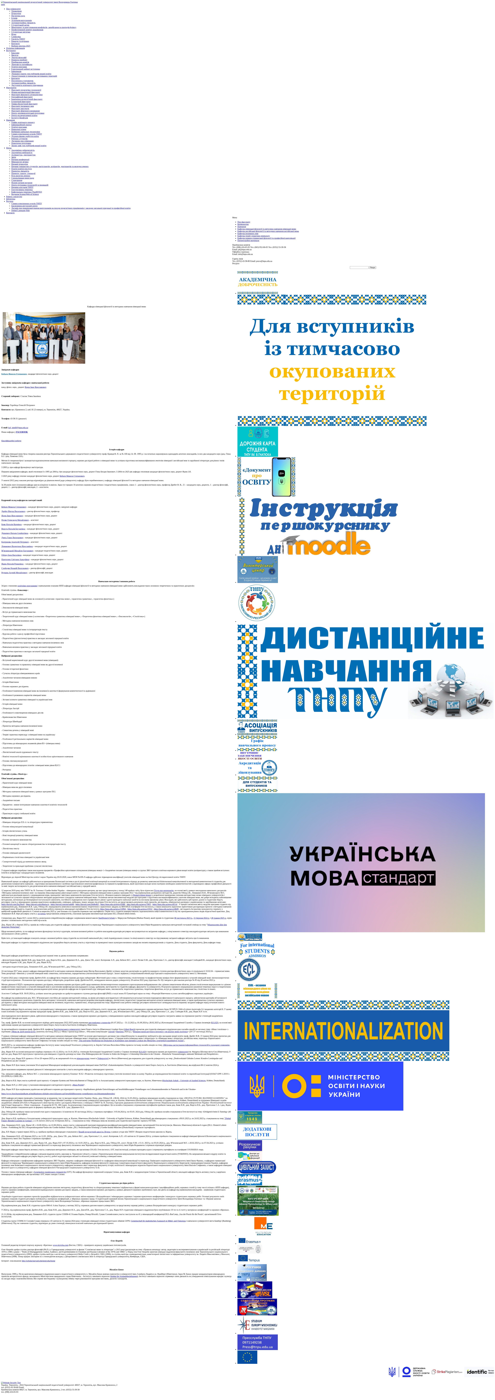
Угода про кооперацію (164, 890)
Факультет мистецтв (20, 108)
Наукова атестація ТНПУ (22, 187)
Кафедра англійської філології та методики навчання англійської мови (268, 231)
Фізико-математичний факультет (25, 92)
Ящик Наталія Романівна (12, 564)
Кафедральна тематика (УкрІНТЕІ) (26, 192)
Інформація (16, 71)
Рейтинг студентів (19, 139)
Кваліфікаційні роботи (11, 441)
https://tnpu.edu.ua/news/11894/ (113, 909)
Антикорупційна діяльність (23, 23)
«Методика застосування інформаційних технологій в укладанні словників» (196, 1045)
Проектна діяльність (20, 171)
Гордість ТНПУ (18, 39)
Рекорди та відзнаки (20, 41)
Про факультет (243, 222)
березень (120, 1032)
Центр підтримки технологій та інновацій (29, 185)
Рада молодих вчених (20, 176)
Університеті (103, 1058)
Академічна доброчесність (23, 150)
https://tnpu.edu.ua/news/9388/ (112, 904)
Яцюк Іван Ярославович (35, 387)
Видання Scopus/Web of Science (25, 194)
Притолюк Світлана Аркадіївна (15, 559)
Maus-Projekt (78, 1085)
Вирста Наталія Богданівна (13, 529)
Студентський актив (20, 25)
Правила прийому (19, 60)
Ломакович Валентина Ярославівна (17, 546)
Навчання (10, 120)
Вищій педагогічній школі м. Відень (94, 1132)
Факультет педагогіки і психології (26, 90)
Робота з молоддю (14, 196)
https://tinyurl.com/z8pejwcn (37, 904)
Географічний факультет (22, 97)
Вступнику (11, 50)
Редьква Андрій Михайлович (14, 573)
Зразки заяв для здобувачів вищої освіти (28, 145)
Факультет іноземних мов (22, 106)
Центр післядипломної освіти (24, 115)
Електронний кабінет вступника (25, 69)
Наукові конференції (20, 159)
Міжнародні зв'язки (19, 162)
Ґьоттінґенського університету (67, 1029)
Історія (14, 18)
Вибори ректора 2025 (20, 46)
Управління (16, 11)
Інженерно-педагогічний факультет (26, 99)
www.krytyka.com (60, 1245)
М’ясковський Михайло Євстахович (17, 551)
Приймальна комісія (20, 62)
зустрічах (42, 914)
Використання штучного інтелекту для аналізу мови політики (160, 1032)
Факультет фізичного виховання (25, 111)
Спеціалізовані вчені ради (22, 178)
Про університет (13, 9)
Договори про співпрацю (22, 141)
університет (183, 1052)
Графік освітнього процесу (23, 122)
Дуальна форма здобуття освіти (25, 136)
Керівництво (243, 224)
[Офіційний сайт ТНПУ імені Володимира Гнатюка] (39, 2)
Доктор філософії (18, 57)
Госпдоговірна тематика (22, 190)
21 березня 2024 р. (202, 918)
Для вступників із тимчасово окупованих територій (34, 76)
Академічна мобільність (21, 152)
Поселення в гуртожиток (22, 81)
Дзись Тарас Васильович (12, 538)
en (4, 4)
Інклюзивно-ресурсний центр (24, 206)
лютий (112, 1032)
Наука (8, 148)
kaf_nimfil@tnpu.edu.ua (18, 428)
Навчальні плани (18, 129)
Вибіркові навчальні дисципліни (25, 132)
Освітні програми (19, 67)
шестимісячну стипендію (99, 1023)
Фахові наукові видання (21, 183)
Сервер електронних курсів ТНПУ (26, 134)
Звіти (13, 157)
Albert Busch (129, 1029)
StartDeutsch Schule (106, 918)
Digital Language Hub (20, 210)
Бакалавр (15, 53)
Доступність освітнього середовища (27, 85)
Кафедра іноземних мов (247, 233)
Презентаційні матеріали (248, 240)
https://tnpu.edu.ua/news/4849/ (166, 909)
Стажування (16, 180)
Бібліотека (10, 199)
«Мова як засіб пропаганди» (23, 1032)
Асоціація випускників (21, 20)
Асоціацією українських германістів (50, 1172)
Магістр (14, 55)
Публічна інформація (15, 48)
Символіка (16, 37)
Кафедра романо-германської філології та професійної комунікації (266, 238)
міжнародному (83, 1058)
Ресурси (9, 201)
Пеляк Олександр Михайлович (15, 520)
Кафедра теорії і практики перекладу (253, 236)
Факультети (11, 88)
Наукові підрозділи (19, 164)
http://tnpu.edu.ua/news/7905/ (139, 904)
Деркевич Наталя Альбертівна (14, 533)
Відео (13, 34)
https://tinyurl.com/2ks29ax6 (12, 904)
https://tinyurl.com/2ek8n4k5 (87, 904)
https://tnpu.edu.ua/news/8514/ (164, 904)
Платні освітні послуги (21, 169)
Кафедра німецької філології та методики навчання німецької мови (266, 229)
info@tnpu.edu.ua (32, 1387)
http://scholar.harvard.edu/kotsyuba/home (38, 1261)
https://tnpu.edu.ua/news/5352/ (139, 909)
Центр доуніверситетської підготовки (27, 113)
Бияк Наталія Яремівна (11, 524)
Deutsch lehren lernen (142, 895)
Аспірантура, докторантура (23, 155)
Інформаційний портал (21, 125)
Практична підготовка (21, 143)
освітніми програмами (27, 586)
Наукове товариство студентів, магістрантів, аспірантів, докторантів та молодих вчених (50, 166)
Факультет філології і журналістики (27, 94)
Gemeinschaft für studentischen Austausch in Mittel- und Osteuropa (158, 1221)
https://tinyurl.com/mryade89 (62, 904)
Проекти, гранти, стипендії (23, 173)
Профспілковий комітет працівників (27, 30)
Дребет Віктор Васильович (13, 511)
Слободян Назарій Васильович (14, 568)
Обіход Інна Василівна (11, 555)
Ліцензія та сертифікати (21, 64)
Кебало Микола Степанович (14, 374)
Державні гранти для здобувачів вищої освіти (31, 74)
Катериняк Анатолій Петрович (15, 542)
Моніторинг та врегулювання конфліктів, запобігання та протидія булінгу (43, 27)
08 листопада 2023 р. (183, 918)
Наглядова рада (18, 16)
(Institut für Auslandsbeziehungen (123, 1276)
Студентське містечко (20, 32)
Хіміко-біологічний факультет (24, 104)
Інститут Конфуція (19, 118)
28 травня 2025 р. (218, 918)
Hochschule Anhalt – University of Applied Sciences (184, 1080)
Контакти (15, 43)
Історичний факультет (21, 101)
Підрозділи (16, 13)
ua (2, 4)
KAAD (215, 1023)
